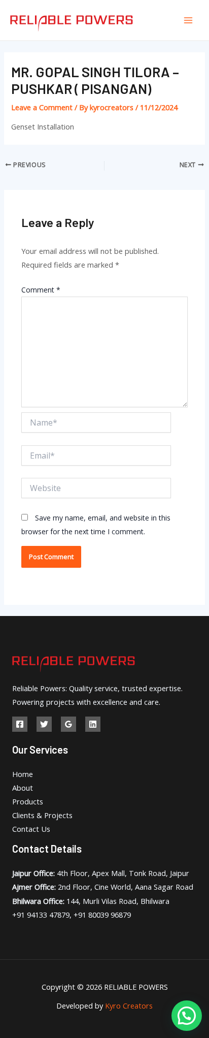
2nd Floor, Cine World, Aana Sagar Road (102, 887)
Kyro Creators (129, 1005)
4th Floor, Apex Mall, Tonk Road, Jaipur (100, 873)
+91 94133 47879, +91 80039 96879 (71, 915)
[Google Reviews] (68, 724)
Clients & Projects (42, 815)
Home (22, 774)
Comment (40, 290)
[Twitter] (44, 724)
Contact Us (31, 829)
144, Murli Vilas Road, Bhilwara (90, 901)
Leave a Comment (42, 107)
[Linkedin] (92, 724)
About (22, 788)
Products (27, 801)
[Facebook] (19, 724)
